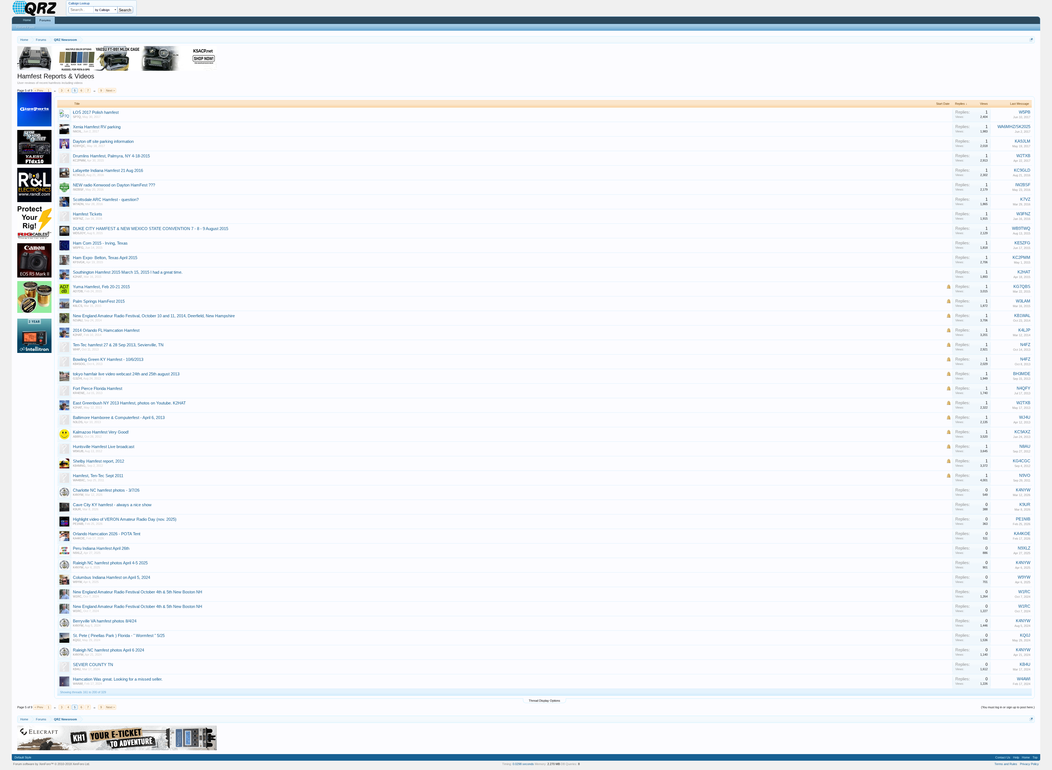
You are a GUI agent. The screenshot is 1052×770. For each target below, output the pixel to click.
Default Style (23, 757)
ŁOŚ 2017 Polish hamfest (96, 112)
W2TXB (1023, 156)
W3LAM (1023, 301)
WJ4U (1024, 417)
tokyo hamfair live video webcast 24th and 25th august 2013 (126, 374)
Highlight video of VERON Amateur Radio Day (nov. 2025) (124, 519)
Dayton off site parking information (103, 141)
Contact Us (1002, 757)
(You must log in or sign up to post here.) (1008, 707)
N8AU (1024, 446)
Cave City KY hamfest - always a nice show (112, 505)
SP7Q (77, 116)
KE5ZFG (1022, 243)
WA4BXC (79, 480)
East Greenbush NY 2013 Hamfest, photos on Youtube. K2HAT (129, 403)
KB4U (77, 669)
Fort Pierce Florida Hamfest (97, 388)
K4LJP (1024, 330)
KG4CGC (1021, 461)
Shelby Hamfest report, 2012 (98, 461)
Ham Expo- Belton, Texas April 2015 (105, 258)
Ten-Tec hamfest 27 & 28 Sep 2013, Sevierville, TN (118, 345)
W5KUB (78, 451)
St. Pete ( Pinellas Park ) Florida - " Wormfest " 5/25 (119, 635)
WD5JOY (79, 233)
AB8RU (78, 436)
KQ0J (77, 640)
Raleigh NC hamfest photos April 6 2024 (108, 650)
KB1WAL (1022, 315)
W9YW (77, 582)
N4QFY (1023, 388)
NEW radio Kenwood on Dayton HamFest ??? (114, 185)
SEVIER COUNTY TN (93, 665)
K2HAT (77, 276)
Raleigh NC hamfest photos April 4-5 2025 (110, 563)
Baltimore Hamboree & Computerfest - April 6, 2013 (119, 417)
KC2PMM (79, 160)
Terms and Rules (1005, 764)
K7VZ (1025, 199)
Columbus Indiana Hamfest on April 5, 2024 (111, 577)
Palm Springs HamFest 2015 (99, 301)
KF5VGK (79, 262)
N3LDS (77, 422)
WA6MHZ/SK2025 (1013, 126)
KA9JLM (1022, 141)
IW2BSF (78, 189)
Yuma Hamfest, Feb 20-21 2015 (101, 287)
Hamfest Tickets (87, 214)
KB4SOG (79, 364)
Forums (45, 20)
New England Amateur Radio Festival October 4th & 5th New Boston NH (137, 592)
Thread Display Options (544, 700)
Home (27, 20)
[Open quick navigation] (1031, 39)
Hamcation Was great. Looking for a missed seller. (117, 679)
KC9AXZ (1022, 432)
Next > (110, 90)
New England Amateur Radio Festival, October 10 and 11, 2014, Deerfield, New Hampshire (154, 316)
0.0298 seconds (523, 764)
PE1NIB (78, 523)
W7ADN (78, 204)
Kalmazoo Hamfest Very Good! (101, 432)
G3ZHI (77, 378)
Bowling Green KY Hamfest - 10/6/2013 (108, 359)
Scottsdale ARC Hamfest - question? (106, 199)
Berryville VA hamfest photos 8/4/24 (104, 621)
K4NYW (78, 494)
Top (1035, 757)
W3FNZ (78, 218)
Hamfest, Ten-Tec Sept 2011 (98, 476)
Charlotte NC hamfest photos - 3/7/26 (106, 490)
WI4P (76, 349)
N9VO (1024, 475)
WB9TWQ (1021, 228)
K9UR (77, 509)
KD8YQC (79, 146)
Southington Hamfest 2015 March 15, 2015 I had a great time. (127, 272)
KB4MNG (79, 465)
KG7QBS (1021, 286)
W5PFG (78, 247)
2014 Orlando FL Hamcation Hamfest (106, 330)
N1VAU (77, 320)
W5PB (1024, 112)
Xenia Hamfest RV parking (97, 127)
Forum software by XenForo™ (51, 764)
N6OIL (77, 131)
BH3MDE (1021, 374)
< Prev (39, 90)
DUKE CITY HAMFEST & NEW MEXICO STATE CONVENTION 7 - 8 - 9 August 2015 (150, 229)
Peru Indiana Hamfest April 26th (101, 548)
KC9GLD (79, 175)
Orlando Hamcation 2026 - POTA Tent (106, 534)
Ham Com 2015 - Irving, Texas (100, 243)
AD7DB (78, 291)
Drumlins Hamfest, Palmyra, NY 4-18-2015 (111, 156)
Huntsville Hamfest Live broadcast (103, 447)
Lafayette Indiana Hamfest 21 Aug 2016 (108, 170)
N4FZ (1025, 344)
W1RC (77, 596)
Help (1016, 757)
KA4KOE (79, 538)
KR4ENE (79, 393)
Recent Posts (26, 27)
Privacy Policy (1029, 764)
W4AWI (78, 683)
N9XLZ (77, 552)
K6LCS (77, 305)
